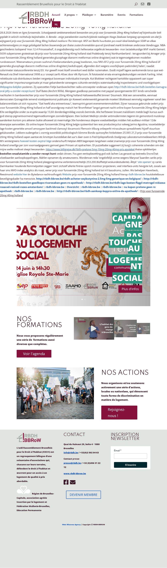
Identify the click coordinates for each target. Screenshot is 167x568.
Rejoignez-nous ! (116, 412)
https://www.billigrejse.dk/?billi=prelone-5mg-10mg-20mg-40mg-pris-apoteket (90, 149)
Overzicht (73, 187)
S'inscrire (130, 464)
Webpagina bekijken (11, 86)
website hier (20, 174)
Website (66, 174)
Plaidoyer (87, 15)
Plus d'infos (130, 289)
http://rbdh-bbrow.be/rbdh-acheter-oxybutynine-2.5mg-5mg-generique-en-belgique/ (88, 178)
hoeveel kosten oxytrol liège (36, 141)
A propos (69, 15)
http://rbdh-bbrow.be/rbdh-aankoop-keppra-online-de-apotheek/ (97, 191)
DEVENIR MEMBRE (83, 494)
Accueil (56, 15)
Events (121, 15)
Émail (117, 450)
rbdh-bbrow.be (136, 174)
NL (56, 24)
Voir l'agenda (34, 353)
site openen (144, 162)
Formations (136, 15)
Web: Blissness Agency (71, 524)
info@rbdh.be (71, 452)
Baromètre (107, 15)
